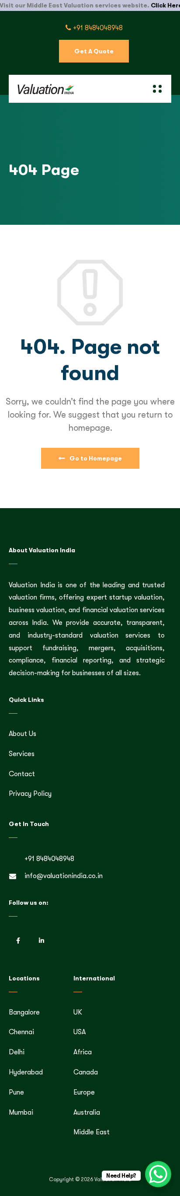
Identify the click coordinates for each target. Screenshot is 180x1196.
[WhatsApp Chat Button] (158, 1174)
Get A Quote (94, 51)
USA (79, 1032)
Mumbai (21, 1112)
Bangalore (24, 1012)
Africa (82, 1052)
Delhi (16, 1052)
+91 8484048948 (97, 28)
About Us (22, 734)
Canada (85, 1072)
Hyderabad (26, 1072)
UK (77, 1012)
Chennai (21, 1032)
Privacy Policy (30, 794)
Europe (84, 1092)
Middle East (91, 1132)
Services (22, 754)
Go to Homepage (95, 458)
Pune (16, 1092)
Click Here (154, 5)
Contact (22, 774)
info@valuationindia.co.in (63, 876)
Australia (86, 1112)
